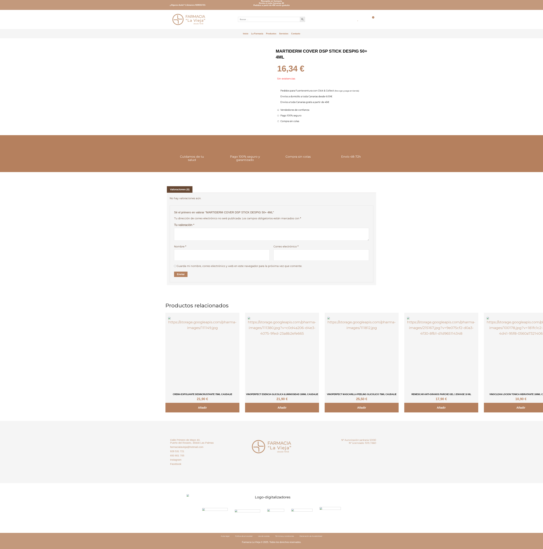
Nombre (180, 246)
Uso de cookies (264, 536)
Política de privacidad (243, 536)
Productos (271, 33)
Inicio (245, 33)
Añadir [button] (202, 407)
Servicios (283, 33)
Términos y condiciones (284, 536)
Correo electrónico (286, 246)
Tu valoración (184, 225)
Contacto (295, 33)
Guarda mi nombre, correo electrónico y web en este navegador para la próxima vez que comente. (239, 266)
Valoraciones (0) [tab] (179, 189)
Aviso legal (225, 536)
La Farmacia (257, 33)
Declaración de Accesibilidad (310, 536)
